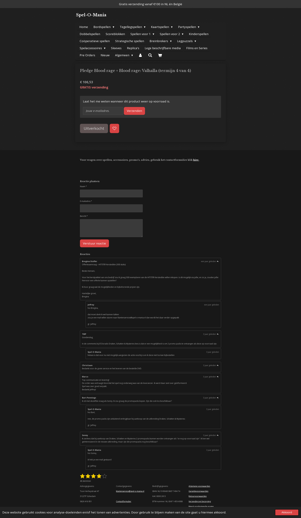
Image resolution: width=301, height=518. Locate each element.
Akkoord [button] (287, 512)
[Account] (140, 55)
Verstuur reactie (94, 243)
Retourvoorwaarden (198, 496)
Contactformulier (123, 501)
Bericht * (84, 216)
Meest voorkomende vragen (201, 506)
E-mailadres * (86, 201)
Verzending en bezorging (200, 501)
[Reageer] (217, 261)
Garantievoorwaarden (198, 491)
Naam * (83, 186)
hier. (196, 160)
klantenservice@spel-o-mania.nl (130, 491)
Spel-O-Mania (91, 15)
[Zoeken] (150, 55)
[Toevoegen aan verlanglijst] (114, 128)
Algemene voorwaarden (199, 486)
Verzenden (134, 111)
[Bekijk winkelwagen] (159, 55)
